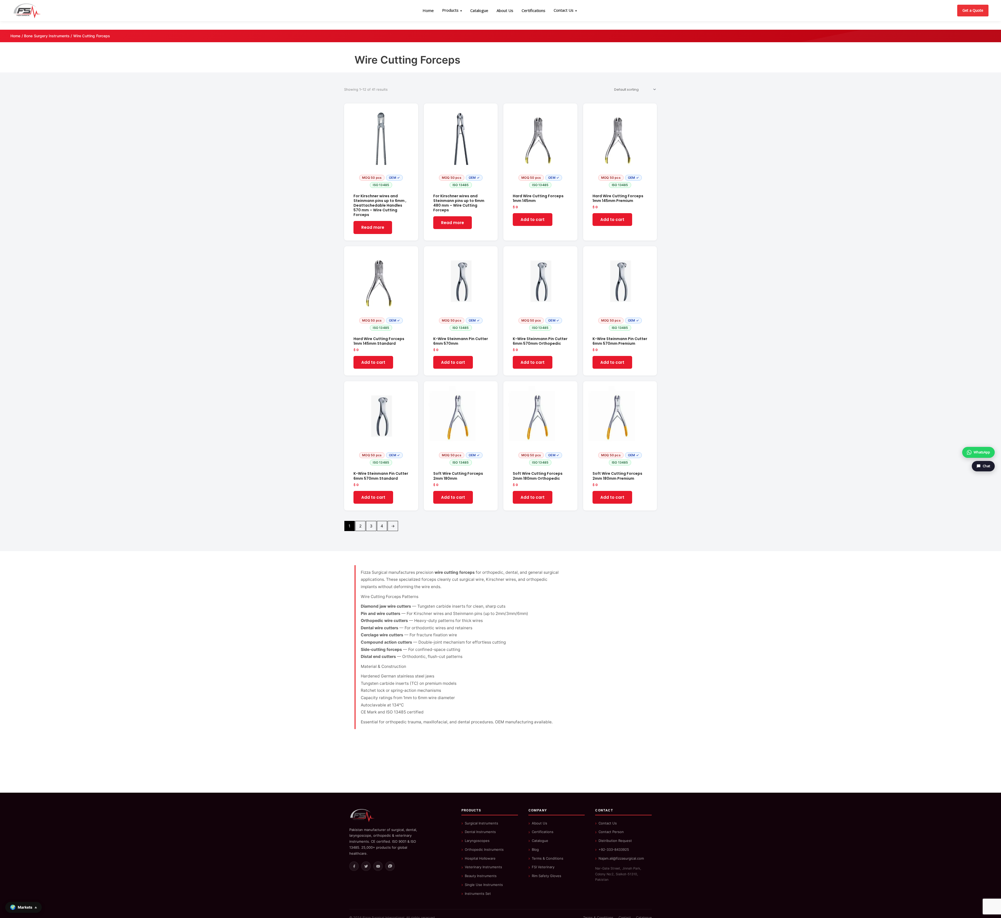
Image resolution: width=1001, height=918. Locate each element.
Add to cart (533, 219)
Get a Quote (972, 10)
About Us (505, 10)
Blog (535, 849)
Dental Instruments (480, 832)
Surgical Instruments (481, 823)
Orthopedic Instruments (484, 849)
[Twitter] (366, 866)
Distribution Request (615, 841)
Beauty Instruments (481, 876)
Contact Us (565, 10)
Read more (372, 227)
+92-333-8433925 (614, 849)
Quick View (381, 185)
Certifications (533, 10)
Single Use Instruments (484, 885)
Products (452, 10)
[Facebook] (354, 866)
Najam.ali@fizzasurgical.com (621, 858)
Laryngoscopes (477, 841)
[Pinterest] (390, 866)
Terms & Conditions (547, 858)
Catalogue (479, 10)
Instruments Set (478, 893)
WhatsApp (982, 452)
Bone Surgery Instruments (47, 36)
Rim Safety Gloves (546, 876)
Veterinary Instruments (483, 867)
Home (428, 10)
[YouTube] (378, 866)
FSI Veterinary (543, 867)
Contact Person (611, 832)
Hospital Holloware (480, 858)
